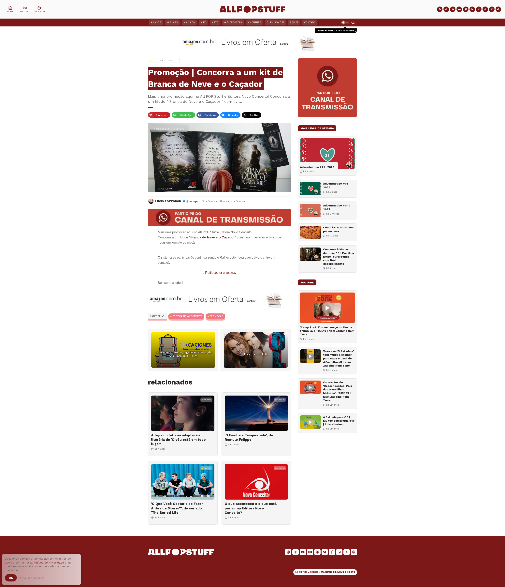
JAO (353, 572)
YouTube (255, 22)
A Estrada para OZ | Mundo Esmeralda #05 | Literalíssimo (339, 420)
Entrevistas (234, 22)
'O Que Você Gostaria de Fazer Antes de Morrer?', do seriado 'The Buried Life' (177, 508)
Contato (309, 22)
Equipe (294, 22)
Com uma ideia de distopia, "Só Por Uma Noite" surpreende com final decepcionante (338, 256)
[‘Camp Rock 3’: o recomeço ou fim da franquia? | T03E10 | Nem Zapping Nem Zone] (327, 308)
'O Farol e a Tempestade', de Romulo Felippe (249, 437)
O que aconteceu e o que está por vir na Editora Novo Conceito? (251, 508)
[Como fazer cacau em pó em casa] (310, 232)
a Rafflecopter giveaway (219, 272)
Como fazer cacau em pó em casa (338, 229)
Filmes (173, 22)
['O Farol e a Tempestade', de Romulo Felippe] (256, 413)
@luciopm (192, 201)
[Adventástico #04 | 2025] (310, 210)
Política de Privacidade (49, 562)
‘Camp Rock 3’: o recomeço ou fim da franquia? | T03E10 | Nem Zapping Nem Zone (327, 331)
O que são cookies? (32, 577)
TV (204, 22)
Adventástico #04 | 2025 (336, 207)
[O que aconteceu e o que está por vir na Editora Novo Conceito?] (256, 482)
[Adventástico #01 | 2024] (310, 188)
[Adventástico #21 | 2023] (327, 153)
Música (190, 22)
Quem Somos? (275, 22)
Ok (11, 577)
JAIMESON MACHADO (320, 572)
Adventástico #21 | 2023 (317, 167)
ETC (216, 22)
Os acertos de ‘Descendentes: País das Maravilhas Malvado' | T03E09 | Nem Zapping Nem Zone (337, 391)
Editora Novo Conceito (187, 316)
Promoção (216, 316)
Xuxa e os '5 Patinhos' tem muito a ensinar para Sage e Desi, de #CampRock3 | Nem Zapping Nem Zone (338, 358)
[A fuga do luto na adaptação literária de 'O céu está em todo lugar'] (182, 413)
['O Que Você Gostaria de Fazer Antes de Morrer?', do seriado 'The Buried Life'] (182, 482)
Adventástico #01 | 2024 (336, 185)
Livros (157, 22)
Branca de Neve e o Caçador (212, 237)
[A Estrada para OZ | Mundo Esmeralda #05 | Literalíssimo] (310, 422)
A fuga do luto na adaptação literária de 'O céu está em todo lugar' (178, 439)
